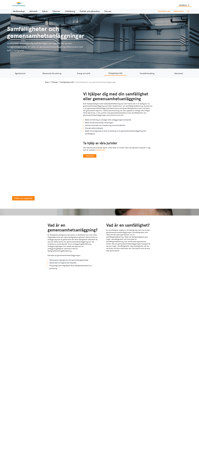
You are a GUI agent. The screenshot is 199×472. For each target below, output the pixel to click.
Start (47, 82)
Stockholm (101, 150)
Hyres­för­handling (147, 73)
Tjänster (56, 11)
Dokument (179, 11)
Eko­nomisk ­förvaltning (52, 73)
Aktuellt (34, 11)
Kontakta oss (164, 11)
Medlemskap (19, 11)
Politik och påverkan (90, 11)
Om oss (107, 11)
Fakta (45, 11)
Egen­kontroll (20, 73)
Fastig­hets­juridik (115, 73)
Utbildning (70, 11)
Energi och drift (83, 73)
